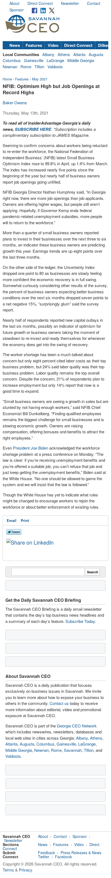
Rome (25, 66)
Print (25, 520)
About (14, 3)
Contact (93, 3)
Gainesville (33, 60)
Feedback (46, 852)
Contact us (59, 703)
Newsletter (70, 3)
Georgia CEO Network (77, 726)
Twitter (43, 856)
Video (53, 45)
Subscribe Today (80, 621)
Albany (48, 54)
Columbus (12, 60)
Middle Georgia (80, 60)
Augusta (96, 54)
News (14, 45)
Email (11, 520)
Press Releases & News (81, 852)
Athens (64, 54)
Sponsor (16, 9)
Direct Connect (40, 3)
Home (7, 79)
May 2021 (39, 79)
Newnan (10, 66)
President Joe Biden (30, 448)
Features (34, 45)
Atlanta (79, 54)
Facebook (63, 856)
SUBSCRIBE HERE (33, 129)
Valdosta (55, 66)
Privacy (25, 870)
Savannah (73, 750)
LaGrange (55, 60)
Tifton (39, 66)
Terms (8, 870)
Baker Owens (15, 102)
